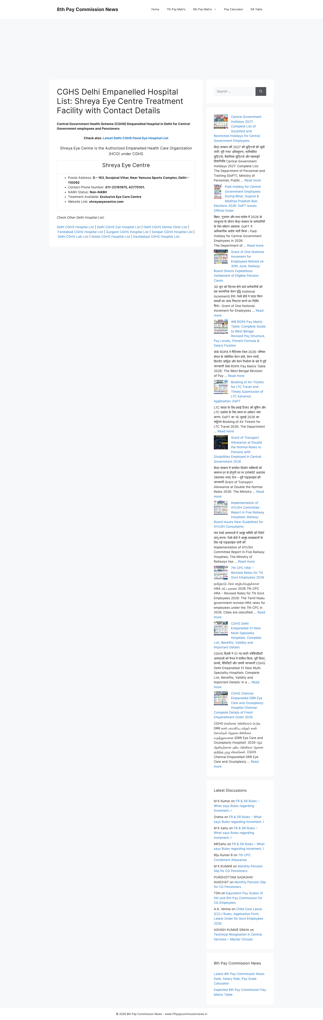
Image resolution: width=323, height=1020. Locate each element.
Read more (252, 180)
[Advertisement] (161, 45)
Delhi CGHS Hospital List (75, 227)
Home (155, 9)
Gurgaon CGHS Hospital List (127, 232)
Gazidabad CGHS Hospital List (156, 236)
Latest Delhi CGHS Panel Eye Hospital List (135, 138)
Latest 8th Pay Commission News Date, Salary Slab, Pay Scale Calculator (239, 978)
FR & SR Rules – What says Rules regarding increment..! (236, 805)
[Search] (261, 91)
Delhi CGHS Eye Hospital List (119, 227)
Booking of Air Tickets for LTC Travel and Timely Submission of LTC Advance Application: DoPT (239, 391)
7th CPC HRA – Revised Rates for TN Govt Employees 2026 (247, 572)
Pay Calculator (233, 9)
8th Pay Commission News (87, 9)
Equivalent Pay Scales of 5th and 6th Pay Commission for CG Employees (238, 898)
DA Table (256, 9)
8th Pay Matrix (202, 9)
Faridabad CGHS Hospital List (80, 232)
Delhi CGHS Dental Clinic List (165, 227)
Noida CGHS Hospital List (110, 236)
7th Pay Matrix (176, 9)
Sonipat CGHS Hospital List (172, 232)
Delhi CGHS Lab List (73, 236)
